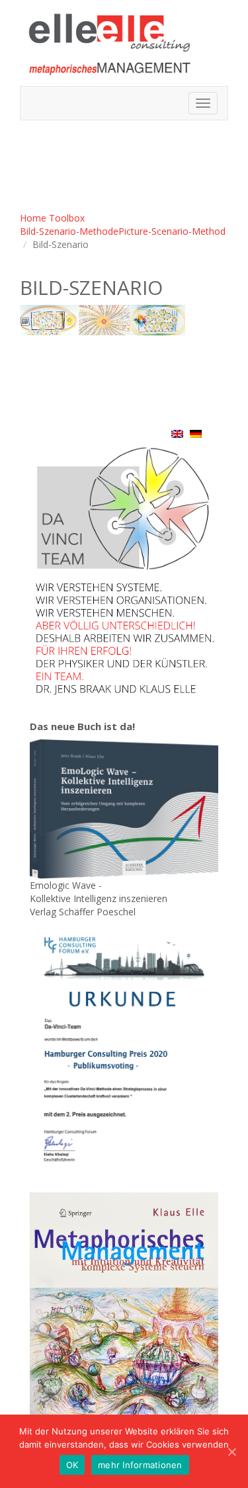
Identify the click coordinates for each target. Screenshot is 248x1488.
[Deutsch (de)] (196, 433)
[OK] (231, 1451)
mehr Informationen (140, 1465)
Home (33, 218)
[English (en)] (177, 433)
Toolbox (67, 218)
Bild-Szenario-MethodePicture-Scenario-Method (123, 231)
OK (72, 1465)
